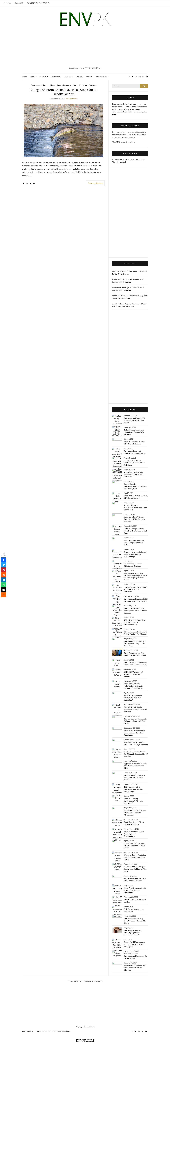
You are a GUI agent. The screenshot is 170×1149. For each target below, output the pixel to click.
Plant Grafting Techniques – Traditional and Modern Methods (135, 777)
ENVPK (114, 280)
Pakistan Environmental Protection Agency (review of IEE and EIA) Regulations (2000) (135, 576)
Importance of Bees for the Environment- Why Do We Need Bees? (135, 643)
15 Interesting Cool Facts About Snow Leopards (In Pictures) (134, 432)
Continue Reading (95, 183)
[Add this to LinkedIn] (3, 579)
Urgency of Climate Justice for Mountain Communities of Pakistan (136, 754)
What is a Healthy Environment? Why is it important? (133, 801)
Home (24, 76)
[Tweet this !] (3, 564)
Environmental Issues (39, 85)
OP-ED (89, 76)
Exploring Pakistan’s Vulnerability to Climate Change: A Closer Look (133, 686)
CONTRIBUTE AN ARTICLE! (38, 3)
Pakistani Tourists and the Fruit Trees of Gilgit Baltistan (136, 743)
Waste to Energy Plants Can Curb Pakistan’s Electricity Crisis (135, 857)
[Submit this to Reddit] (3, 574)
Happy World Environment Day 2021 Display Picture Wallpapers (134, 944)
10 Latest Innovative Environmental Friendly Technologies (133, 789)
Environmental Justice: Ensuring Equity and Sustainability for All (133, 932)
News (32, 76)
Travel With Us (101, 76)
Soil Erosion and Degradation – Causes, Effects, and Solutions (135, 589)
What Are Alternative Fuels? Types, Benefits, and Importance (135, 890)
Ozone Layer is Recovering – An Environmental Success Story (135, 845)
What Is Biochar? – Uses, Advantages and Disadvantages (134, 833)
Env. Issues (68, 76)
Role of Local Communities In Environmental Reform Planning (135, 967)
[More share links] (3, 594)
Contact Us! (121, 162)
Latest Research (64, 85)
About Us (7, 3)
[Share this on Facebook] (3, 559)
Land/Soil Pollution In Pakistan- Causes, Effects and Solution (135, 709)
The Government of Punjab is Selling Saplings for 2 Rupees (135, 633)
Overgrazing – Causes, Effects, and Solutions (133, 565)
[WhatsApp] (3, 584)
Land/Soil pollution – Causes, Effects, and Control (135, 497)
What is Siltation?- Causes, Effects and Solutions (134, 442)
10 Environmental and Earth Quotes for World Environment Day (135, 622)
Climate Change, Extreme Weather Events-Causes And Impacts (135, 530)
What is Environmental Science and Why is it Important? (133, 697)
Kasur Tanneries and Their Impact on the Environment (135, 654)
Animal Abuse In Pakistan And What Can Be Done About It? (135, 663)
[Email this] (3, 589)
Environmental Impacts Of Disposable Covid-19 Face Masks (134, 420)
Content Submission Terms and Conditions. (53, 1031)
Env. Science (55, 76)
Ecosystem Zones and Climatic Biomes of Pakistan (135, 452)
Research (42, 76)
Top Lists (79, 76)
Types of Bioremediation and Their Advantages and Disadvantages (135, 554)
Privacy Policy (27, 1031)
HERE (118, 142)
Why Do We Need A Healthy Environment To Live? (135, 879)
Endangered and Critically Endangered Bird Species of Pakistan (135, 519)
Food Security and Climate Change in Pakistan (134, 823)
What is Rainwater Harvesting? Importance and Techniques (135, 507)
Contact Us (19, 3)
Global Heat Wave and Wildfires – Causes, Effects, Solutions (134, 462)
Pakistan (83, 85)
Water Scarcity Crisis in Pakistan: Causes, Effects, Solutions (134, 474)
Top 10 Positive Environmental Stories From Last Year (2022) (135, 486)
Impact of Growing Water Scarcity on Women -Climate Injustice (135, 610)
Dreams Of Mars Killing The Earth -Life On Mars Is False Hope (135, 869)
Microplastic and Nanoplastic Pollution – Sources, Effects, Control (135, 721)
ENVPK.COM (85, 1041)
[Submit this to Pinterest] (3, 569)
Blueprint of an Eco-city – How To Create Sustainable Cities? (135, 920)
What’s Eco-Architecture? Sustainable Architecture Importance (134, 732)
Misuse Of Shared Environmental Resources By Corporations (135, 956)
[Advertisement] (85, 47)
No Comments (71, 98)
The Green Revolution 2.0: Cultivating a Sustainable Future (134, 542)
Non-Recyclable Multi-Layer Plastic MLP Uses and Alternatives (135, 812)
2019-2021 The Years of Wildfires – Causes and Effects (133, 674)
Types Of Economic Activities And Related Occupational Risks (135, 765)
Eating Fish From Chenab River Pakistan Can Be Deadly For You (63, 92)
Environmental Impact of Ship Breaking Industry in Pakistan (136, 600)
